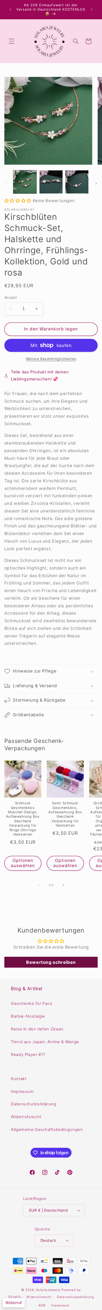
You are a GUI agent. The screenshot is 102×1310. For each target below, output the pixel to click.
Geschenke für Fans (31, 1003)
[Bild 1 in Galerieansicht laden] (24, 181)
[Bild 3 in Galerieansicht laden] (76, 181)
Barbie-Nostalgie (28, 1016)
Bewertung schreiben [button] (51, 962)
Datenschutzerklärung (33, 1104)
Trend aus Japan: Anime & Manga (45, 1041)
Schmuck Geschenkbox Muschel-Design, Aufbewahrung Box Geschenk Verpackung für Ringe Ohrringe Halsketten (23, 818)
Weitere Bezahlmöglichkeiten (51, 359)
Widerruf (13, 1302)
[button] (11, 41)
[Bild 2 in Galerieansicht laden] (51, 181)
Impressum (22, 1091)
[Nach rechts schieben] (96, 183)
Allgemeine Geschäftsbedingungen (47, 1129)
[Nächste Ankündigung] (92, 9)
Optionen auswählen (23, 863)
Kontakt (18, 1078)
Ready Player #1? (28, 1054)
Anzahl (10, 297)
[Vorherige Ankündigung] (10, 9)
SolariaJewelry (48, 1290)
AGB (42, 1305)
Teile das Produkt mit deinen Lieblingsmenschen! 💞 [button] (40, 376)
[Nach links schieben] (6, 183)
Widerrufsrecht (26, 1116)
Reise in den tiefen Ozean (37, 1029)
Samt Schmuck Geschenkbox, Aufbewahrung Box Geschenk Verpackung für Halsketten (65, 814)
